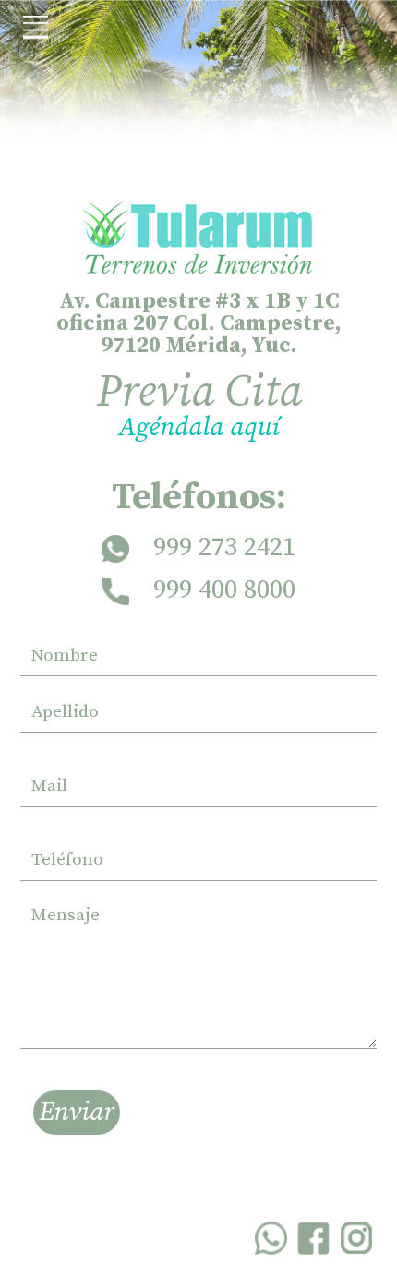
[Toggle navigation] (35, 28)
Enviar (76, 1112)
